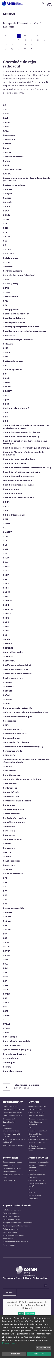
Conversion (9, 831)
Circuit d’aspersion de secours (18, 476)
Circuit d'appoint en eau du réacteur (22, 432)
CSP (5, 981)
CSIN (5, 960)
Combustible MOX (12, 730)
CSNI (5, 977)
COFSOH (7, 691)
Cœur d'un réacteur (13, 1071)
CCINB (6, 215)
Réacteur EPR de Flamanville (35, 1135)
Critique (7, 921)
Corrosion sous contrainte (38, 1139)
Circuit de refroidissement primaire (21, 472)
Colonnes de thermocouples (17, 717)
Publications (8, 1165)
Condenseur (9, 771)
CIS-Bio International (14, 515)
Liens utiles (33, 1199)
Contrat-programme (13, 809)
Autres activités (38, 1158)
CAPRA (6, 174)
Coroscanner (9, 848)
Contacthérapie (11, 792)
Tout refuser (14, 1353)
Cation (6, 207)
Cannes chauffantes (13, 157)
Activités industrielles (11, 1216)
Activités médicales (11, 1213)
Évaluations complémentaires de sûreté (37, 1148)
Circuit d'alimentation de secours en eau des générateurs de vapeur (26, 427)
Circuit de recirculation (15, 464)
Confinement (10, 788)
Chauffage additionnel (14, 318)
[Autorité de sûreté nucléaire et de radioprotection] (12, 3)
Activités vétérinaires (11, 1219)
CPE (5, 895)
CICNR (6, 378)
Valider (10, 1292)
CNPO (6, 618)
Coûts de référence (13, 874)
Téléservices (8, 1238)
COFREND (8, 687)
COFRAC (7, 682)
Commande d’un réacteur (16, 742)
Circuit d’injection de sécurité (18, 485)
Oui (21, 1313)
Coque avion (9, 835)
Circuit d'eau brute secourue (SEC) (21, 437)
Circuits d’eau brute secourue (18, 498)
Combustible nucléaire (15, 734)
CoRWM (7, 852)
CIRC (5, 421)
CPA (5, 891)
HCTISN (31, 1192)
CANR (6, 165)
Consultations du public (12, 1115)
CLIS (5, 541)
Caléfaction (9, 140)
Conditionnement (12, 775)
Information (10, 1158)
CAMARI (7, 144)
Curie (6, 1033)
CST (5, 1007)
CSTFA (6, 1015)
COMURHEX (9, 755)
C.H (5, 110)
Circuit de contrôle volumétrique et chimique (26, 448)
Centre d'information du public (12, 1176)
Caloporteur (9, 135)
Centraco (8, 267)
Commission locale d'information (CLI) (23, 747)
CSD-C (6, 943)
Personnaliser (43, 1347)
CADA (6, 127)
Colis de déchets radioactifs (17, 708)
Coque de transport (13, 840)
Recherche (32, 1171)
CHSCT (6, 353)
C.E (4, 105)
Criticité (7, 917)
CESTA (6, 292)
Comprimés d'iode (12, 751)
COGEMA (7, 700)
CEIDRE (7, 250)
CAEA (6, 131)
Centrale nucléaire (12, 271)
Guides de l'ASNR (10, 1119)
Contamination (11, 797)
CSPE (6, 985)
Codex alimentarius (13, 652)
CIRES (6, 506)
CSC (5, 938)
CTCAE (6, 1024)
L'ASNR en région (35, 1109)
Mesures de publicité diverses (11, 1135)
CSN (5, 973)
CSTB (5, 1011)
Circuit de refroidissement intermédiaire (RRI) (27, 468)
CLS (5, 545)
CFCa (5, 301)
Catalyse (7, 194)
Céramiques (9, 1063)
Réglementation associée (13, 1145)
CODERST (8, 648)
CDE (5, 224)
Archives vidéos (9, 1171)
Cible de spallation (12, 370)
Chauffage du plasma (14, 322)
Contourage (9, 805)
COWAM (7, 870)
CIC (5, 374)
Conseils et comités (36, 1180)
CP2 (5, 887)
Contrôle (33, 1102)
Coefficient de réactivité (15, 669)
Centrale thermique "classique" (19, 275)
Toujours (29, 1313)
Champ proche (10, 310)
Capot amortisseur (12, 170)
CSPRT (6, 994)
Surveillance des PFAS (37, 1131)
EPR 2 (30, 1127)
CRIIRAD (7, 912)
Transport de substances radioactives (17, 1222)
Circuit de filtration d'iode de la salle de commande (23, 453)
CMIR (5, 549)
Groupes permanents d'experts (37, 1166)
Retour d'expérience (11, 1229)
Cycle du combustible (14, 1054)
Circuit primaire (11, 489)
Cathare (7, 198)
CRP (5, 925)
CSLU (5, 964)
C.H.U (6, 114)
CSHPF (6, 955)
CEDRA (6, 237)
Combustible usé (12, 738)
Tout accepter (38, 1353)
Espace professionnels (17, 1205)
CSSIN (6, 1003)
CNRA (6, 627)
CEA (5, 232)
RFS (4, 1125)
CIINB (6, 404)
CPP (5, 900)
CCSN (6, 219)
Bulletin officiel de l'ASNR (13, 1109)
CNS (5, 635)
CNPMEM (8, 609)
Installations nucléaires (12, 1210)
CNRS (6, 631)
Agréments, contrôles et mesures (16, 1226)
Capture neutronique (14, 185)
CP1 (5, 882)
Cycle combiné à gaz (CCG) (17, 1050)
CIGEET (6, 395)
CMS (5, 554)
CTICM (6, 1028)
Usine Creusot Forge (36, 1143)
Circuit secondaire (12, 494)
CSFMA (6, 951)
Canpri (6, 161)
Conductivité (9, 784)
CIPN (5, 413)
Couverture (9, 865)
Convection (9, 827)
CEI (4, 245)
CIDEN (6, 383)
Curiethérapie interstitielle (16, 1041)
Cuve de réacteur (12, 1046)
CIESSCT (7, 391)
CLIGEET (7, 532)
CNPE (6, 605)
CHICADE (8, 344)
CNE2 (6, 584)
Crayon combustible (13, 908)
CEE (5, 241)
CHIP (5, 348)
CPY (5, 904)
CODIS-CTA (9, 661)
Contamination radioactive (17, 801)
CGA (5, 305)
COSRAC (7, 857)
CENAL (6, 262)
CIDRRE (7, 387)
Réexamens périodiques (38, 1119)
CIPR (5, 417)
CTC (5, 1020)
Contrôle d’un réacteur (15, 818)
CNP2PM (7, 601)
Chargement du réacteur (16, 314)
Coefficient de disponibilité (17, 665)
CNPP (6, 622)
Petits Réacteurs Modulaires (35, 1123)
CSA (5, 934)
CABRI (6, 122)
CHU (5, 357)
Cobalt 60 (8, 644)
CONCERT (8, 767)
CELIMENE (8, 254)
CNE (5, 579)
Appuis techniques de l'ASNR (37, 1185)
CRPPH (7, 930)
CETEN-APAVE (10, 297)
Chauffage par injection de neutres (21, 327)
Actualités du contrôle (37, 1106)
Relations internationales (38, 1162)
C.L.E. (5, 118)
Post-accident (34, 1177)
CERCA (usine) (10, 284)
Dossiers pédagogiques (12, 1162)
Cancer (6, 148)
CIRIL (5, 511)
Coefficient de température (17, 674)
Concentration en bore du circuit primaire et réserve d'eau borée (26, 761)
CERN (6, 288)
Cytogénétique (10, 1058)
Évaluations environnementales (11, 1130)
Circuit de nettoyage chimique (19, 459)
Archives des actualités (12, 1168)
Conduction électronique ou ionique (22, 779)
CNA (5, 562)
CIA (5, 365)
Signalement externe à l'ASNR (15, 1242)
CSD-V (6, 947)
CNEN (6, 588)
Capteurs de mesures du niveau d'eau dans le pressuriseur (26, 179)
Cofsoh (6, 695)
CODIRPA (8, 657)
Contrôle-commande (14, 822)
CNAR (6, 571)
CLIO (5, 536)
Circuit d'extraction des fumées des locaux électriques (25, 442)
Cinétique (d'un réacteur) (16, 408)
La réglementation (10, 1106)
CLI (4, 528)
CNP (5, 597)
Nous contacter (9, 1180)
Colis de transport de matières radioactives (25, 712)
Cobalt (6, 639)
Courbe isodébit (11, 861)
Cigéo (6, 400)
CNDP (6, 575)
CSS (5, 998)
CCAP (6, 211)
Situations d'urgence (36, 1174)
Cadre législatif (9, 1122)
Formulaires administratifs (13, 1235)
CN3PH (6, 558)
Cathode (7, 202)
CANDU (7, 152)
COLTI (6, 725)
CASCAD (7, 189)
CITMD (6, 524)
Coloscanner (9, 721)
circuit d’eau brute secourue (17, 481)
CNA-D (6, 566)
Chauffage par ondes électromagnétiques (24, 331)
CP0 (5, 878)
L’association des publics (12, 1112)
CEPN (6, 280)
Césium (7, 1067)
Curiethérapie (10, 1037)
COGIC (6, 704)
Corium (7, 844)
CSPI (5, 990)
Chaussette (9, 335)
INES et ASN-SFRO (36, 1115)
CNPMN (7, 614)
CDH (5, 228)
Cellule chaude (10, 258)
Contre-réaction (11, 814)
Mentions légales (10, 1343)
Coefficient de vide (13, 678)
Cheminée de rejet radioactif (18, 340)
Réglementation (13, 1102)
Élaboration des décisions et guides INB (14, 1141)
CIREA (6, 502)
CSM (5, 968)
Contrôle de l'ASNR (36, 1112)
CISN (5, 519)
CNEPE (6, 592)
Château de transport (14, 361)
